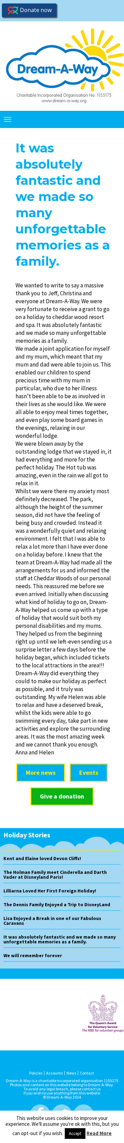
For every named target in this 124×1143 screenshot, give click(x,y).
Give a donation (62, 796)
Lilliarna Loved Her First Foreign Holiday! (49, 891)
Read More (99, 1133)
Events (88, 772)
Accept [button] (75, 1133)
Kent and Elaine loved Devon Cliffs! (42, 858)
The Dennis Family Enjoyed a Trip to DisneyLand (56, 904)
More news (40, 772)
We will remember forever (32, 955)
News (71, 1073)
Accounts (54, 1073)
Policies (35, 1073)
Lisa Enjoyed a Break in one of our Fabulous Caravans (52, 920)
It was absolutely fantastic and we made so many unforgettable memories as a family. (59, 939)
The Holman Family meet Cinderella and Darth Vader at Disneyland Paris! (55, 874)
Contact (87, 1073)
